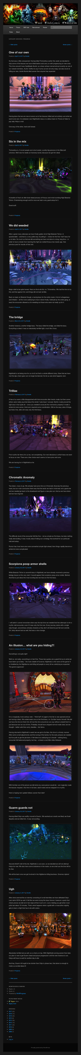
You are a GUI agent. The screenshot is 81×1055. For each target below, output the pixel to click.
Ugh (11, 889)
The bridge (16, 317)
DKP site (26, 27)
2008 (10, 1032)
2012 (10, 1023)
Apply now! (12, 1003)
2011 (10, 1025)
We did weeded (18, 225)
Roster (45, 27)
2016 (10, 1014)
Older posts (13, 44)
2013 (10, 1020)
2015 (10, 1016)
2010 (10, 1027)
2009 (10, 1029)
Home (11, 27)
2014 (10, 1018)
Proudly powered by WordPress (40, 1048)
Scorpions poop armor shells (27, 564)
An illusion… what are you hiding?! (31, 645)
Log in (11, 1039)
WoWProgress (21, 993)
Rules (11, 32)
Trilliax (13, 391)
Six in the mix (17, 141)
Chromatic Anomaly (22, 477)
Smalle (27, 56)
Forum (18, 27)
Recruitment (36, 27)
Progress (17, 131)
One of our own (19, 52)
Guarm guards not (20, 808)
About (18, 32)
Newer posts (67, 44)
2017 (10, 1011)
